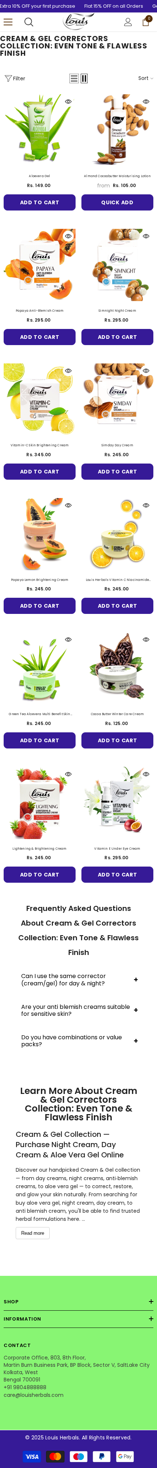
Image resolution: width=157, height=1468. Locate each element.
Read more (32, 1233)
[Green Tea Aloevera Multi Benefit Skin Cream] (40, 668)
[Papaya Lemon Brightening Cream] (40, 534)
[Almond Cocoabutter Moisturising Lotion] (117, 130)
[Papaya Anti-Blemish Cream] (40, 265)
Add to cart (40, 202)
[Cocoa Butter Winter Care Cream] (117, 668)
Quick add (117, 202)
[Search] (28, 22)
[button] (74, 78)
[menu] (8, 22)
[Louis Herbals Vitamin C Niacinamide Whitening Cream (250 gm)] (117, 534)
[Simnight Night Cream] (117, 265)
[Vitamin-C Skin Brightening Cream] (40, 399)
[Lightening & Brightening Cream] (40, 803)
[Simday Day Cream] (117, 399)
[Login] (128, 22)
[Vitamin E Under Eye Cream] (117, 803)
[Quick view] (68, 101)
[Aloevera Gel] (40, 130)
